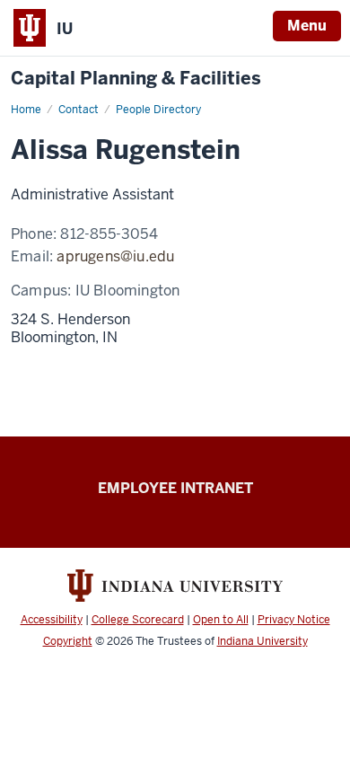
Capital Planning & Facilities (136, 78)
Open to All (221, 620)
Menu (307, 25)
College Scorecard (138, 620)
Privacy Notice (294, 620)
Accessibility (52, 620)
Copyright (67, 641)
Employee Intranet (175, 488)
